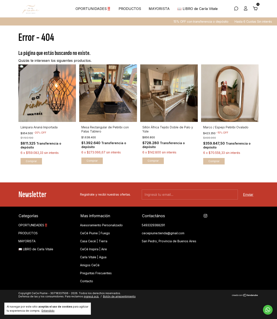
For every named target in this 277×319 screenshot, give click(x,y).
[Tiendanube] (245, 295)
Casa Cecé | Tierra (93, 241)
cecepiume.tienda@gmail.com (163, 233)
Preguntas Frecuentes (96, 273)
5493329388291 (153, 225)
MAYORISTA (159, 8)
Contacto (86, 281)
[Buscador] (236, 9)
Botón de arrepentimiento (119, 296)
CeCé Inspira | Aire (93, 249)
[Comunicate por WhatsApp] (268, 310)
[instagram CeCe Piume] (205, 216)
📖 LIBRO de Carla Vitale (197, 8)
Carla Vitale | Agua (93, 257)
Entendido (48, 310)
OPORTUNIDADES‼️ (93, 8)
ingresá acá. (91, 296)
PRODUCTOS (130, 8)
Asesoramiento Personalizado (101, 225)
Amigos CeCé (90, 265)
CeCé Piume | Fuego (95, 233)
